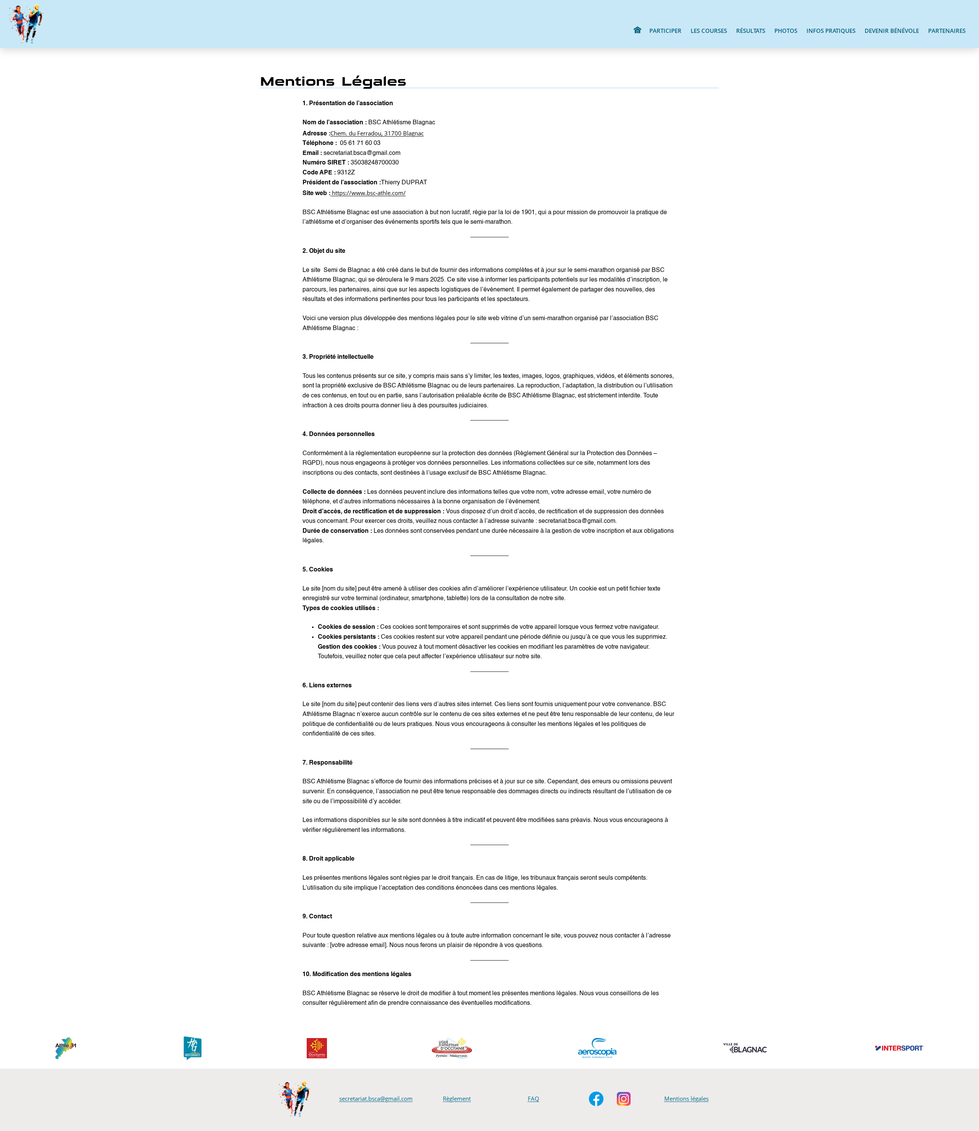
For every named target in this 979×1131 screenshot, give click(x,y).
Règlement (457, 1098)
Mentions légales (686, 1098)
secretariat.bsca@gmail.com (376, 1098)
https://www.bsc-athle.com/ (368, 193)
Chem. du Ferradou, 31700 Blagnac (377, 133)
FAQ (533, 1098)
